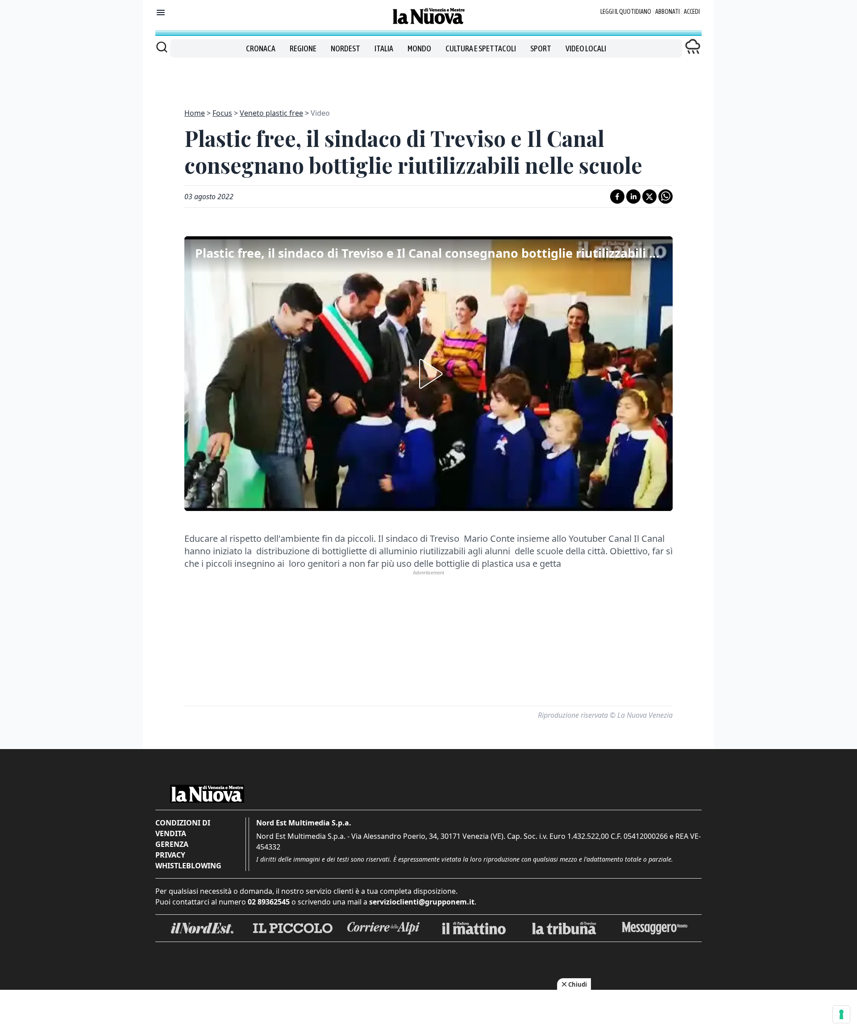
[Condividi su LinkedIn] (633, 196)
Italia (383, 48)
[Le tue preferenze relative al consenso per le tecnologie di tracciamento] (841, 1014)
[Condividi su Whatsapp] (665, 196)
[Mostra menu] (160, 12)
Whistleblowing (188, 866)
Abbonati (667, 11)
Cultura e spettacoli (480, 48)
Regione (303, 48)
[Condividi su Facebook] (617, 196)
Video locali (586, 48)
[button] (428, 374)
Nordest (345, 48)
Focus (222, 113)
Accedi (692, 11)
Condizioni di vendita (182, 828)
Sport (540, 48)
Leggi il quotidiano (625, 11)
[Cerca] (161, 47)
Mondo (419, 48)
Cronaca (260, 48)
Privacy (170, 855)
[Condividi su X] (649, 196)
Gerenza (171, 844)
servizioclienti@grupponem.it (421, 902)
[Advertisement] (428, 78)
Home (194, 113)
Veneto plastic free (271, 113)
